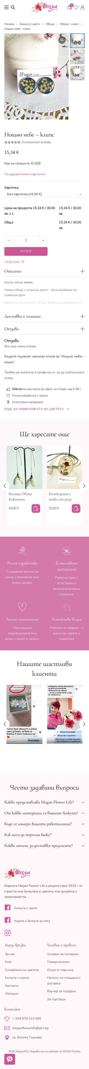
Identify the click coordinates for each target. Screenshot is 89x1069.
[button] (44, 271)
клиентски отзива (36, 142)
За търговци (56, 999)
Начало (9, 24)
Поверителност (58, 962)
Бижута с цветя (30, 24)
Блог (8, 962)
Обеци (50, 24)
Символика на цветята (22, 970)
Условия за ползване (62, 954)
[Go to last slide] (5, 485)
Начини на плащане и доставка (63, 980)
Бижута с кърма (17, 978)
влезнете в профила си (37, 372)
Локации (11, 993)
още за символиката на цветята (34, 409)
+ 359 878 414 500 (26, 1018)
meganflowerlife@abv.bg (30, 1028)
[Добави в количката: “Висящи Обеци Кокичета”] (36, 508)
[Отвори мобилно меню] (6, 7)
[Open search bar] (13, 7)
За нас (10, 954)
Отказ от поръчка (60, 970)
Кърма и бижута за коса (32, 921)
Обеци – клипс (69, 24)
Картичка (11, 187)
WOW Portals (71, 1051)
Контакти (12, 986)
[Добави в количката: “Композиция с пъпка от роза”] (76, 508)
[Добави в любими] (23, 261)
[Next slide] (84, 485)
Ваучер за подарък (61, 991)
